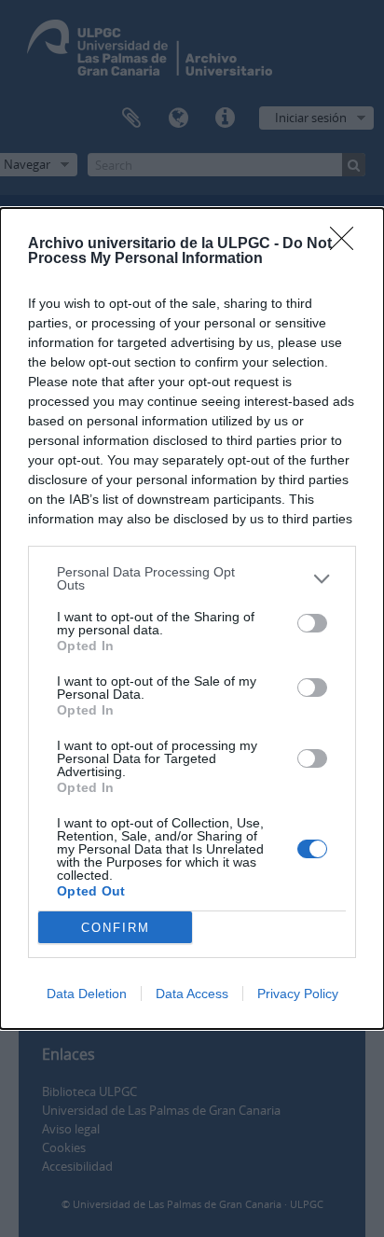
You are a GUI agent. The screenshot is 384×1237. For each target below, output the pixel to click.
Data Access (192, 993)
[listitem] (192, 578)
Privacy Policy (297, 993)
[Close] (347, 244)
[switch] (312, 623)
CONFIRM (115, 928)
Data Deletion (87, 993)
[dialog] (192, 618)
